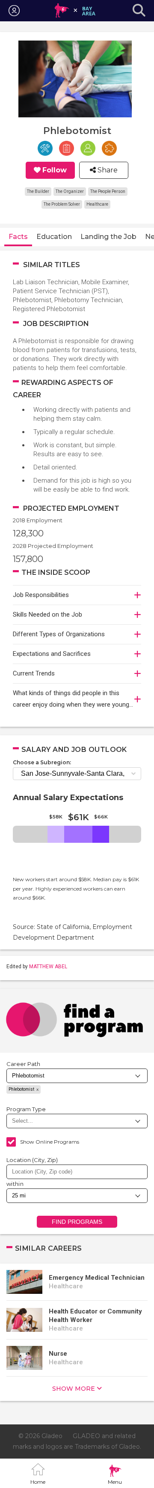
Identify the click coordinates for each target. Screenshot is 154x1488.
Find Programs (77, 1221)
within (15, 1183)
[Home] (75, 10)
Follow (54, 170)
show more (73, 1388)
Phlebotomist (21, 1089)
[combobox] (77, 1172)
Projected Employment (71, 508)
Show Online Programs (49, 1142)
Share (107, 170)
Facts (18, 237)
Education (54, 237)
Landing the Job (108, 237)
